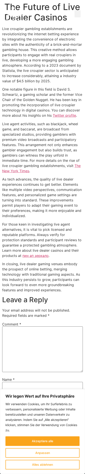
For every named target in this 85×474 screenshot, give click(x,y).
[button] (78, 13)
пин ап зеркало (35, 255)
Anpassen (42, 453)
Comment (11, 324)
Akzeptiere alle (42, 441)
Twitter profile (64, 115)
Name (8, 379)
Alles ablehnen (42, 464)
